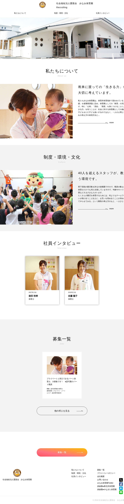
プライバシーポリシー (106, 473)
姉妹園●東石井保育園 (106, 486)
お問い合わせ (102, 480)
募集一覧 (62, 452)
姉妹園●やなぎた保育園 (106, 489)
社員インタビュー (103, 13)
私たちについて (20, 13)
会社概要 (101, 476)
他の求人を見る (62, 411)
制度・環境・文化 (61, 13)
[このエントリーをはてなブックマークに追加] (121, 488)
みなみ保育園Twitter (105, 483)
